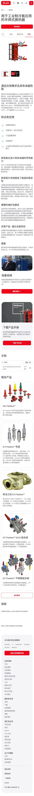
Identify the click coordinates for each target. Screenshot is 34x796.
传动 (6, 727)
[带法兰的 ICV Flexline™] (17, 480)
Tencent (7, 647)
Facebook (18, 644)
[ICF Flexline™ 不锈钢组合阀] (17, 564)
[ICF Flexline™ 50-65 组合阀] (17, 523)
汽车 (6, 664)
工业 (6, 682)
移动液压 (8, 688)
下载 (6, 705)
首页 (2, 10)
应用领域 (8, 661)
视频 (29, 34)
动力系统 (8, 743)
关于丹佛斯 (9, 753)
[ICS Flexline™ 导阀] (17, 433)
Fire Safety (8, 733)
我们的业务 (9, 721)
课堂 (6, 714)
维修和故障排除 (10, 711)
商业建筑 (8, 667)
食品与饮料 (8, 679)
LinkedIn (7, 644)
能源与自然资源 (10, 676)
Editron (7, 730)
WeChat (14, 647)
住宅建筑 (8, 670)
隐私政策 (8, 769)
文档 (10, 34)
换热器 (11, 10)
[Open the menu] (31, 3)
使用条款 (8, 774)
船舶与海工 (8, 685)
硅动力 (7, 746)
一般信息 (8, 778)
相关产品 (20, 34)
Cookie (7, 783)
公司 (6, 756)
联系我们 (8, 717)
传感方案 (8, 740)
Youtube (26, 644)
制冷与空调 (8, 691)
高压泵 (7, 737)
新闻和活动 (8, 759)
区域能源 (8, 673)
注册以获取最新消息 (17, 653)
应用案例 (8, 708)
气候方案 (8, 724)
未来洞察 (8, 762)
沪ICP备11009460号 (11, 787)
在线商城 (8, 749)
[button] (22, 3)
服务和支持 (9, 699)
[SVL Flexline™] (17, 392)
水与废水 (8, 694)
